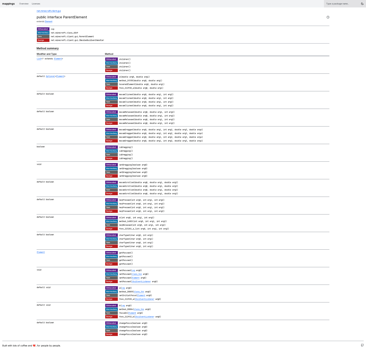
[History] (328, 17)
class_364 (137, 274)
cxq (133, 270)
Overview (23, 3)
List (39, 58)
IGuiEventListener (141, 281)
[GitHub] (362, 345)
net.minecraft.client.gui (49, 10)
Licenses (36, 3)
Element (48, 21)
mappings (8, 3)
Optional (50, 76)
